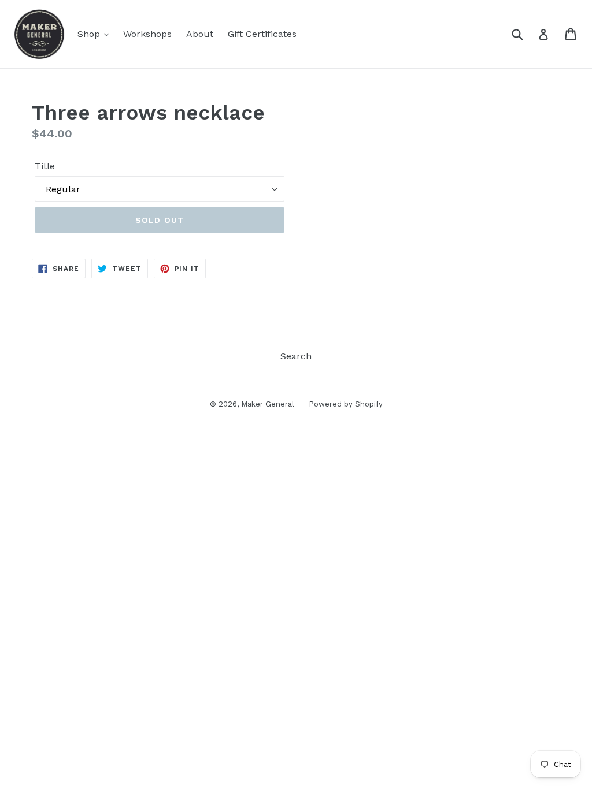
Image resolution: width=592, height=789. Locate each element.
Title (45, 166)
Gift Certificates (262, 33)
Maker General (267, 404)
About (199, 33)
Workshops (147, 33)
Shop (90, 33)
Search (296, 356)
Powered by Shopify (346, 404)
